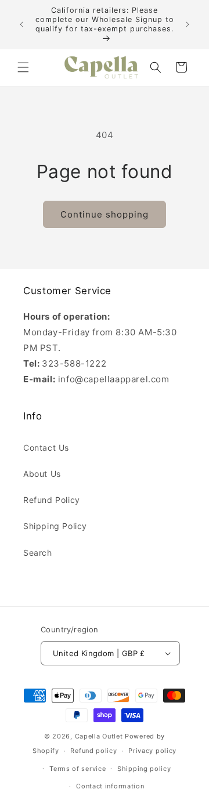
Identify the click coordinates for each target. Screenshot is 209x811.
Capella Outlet (99, 736)
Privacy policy (152, 751)
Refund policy (93, 751)
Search (37, 552)
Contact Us (46, 447)
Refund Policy (51, 500)
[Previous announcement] (21, 24)
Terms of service (77, 769)
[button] (23, 67)
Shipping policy (144, 769)
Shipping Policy (55, 526)
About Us (42, 474)
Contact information (110, 786)
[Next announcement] (187, 24)
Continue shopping (104, 214)
